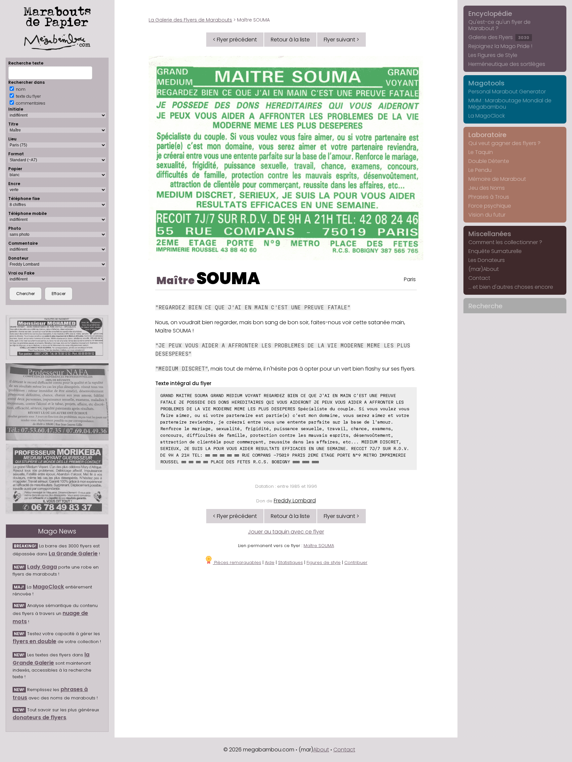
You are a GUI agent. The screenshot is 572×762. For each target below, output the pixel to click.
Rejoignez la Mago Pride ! (500, 46)
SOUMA (228, 278)
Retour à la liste (290, 39)
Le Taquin (480, 152)
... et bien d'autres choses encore (510, 287)
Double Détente (488, 161)
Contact (479, 278)
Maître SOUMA (319, 545)
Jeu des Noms (486, 188)
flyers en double (34, 641)
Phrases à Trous (488, 197)
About (321, 749)
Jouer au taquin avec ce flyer (286, 531)
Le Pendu (480, 170)
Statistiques (290, 562)
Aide (269, 562)
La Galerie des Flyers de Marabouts (190, 20)
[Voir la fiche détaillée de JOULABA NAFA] (57, 401)
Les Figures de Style (492, 55)
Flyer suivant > (341, 39)
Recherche (485, 306)
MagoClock (48, 586)
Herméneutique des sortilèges (506, 64)
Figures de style (324, 562)
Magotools (486, 83)
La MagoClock (486, 116)
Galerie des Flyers (498, 37)
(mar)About (483, 269)
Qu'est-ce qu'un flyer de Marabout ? (499, 25)
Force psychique (489, 206)
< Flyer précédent (235, 39)
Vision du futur (486, 215)
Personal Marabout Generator (507, 91)
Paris (410, 279)
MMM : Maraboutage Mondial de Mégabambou (509, 104)
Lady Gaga (42, 567)
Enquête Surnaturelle (495, 251)
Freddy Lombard (295, 500)
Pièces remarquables (237, 562)
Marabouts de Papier (57, 16)
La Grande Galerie (73, 553)
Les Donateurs (486, 260)
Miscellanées (489, 233)
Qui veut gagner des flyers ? (504, 143)
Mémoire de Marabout (497, 179)
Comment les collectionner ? (505, 242)
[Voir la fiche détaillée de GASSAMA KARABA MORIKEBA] (57, 479)
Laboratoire (487, 134)
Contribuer (355, 562)
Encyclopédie (490, 13)
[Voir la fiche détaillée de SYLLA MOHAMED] (57, 337)
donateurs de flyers (39, 717)
